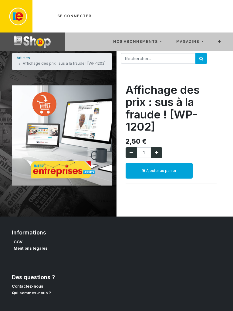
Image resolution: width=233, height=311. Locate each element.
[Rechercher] (201, 58)
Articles (23, 58)
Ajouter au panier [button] (160, 170)
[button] (224, 41)
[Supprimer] (131, 152)
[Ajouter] (156, 152)
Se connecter (74, 16)
